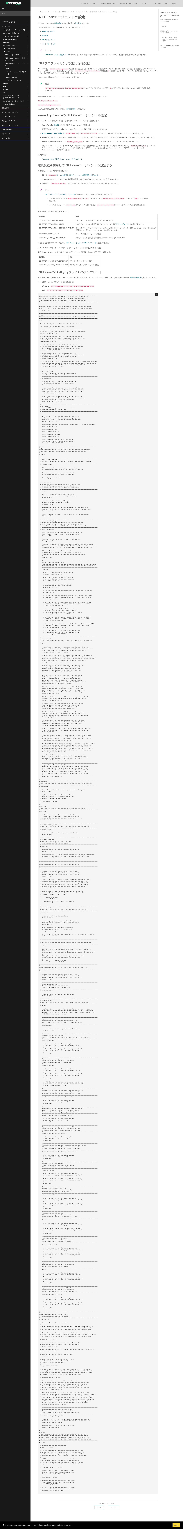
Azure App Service (48, 31)
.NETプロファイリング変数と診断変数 (169, 16)
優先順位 (78, 23)
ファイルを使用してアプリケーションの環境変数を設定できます (74, 175)
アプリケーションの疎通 (11, 36)
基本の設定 (58, 23)
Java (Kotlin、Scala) (10, 45)
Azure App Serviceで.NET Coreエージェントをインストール (62, 159)
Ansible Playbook (9, 104)
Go (4, 93)
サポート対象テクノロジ (10, 125)
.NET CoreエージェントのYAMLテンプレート (60, 194)
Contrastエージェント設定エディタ (57, 55)
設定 (7, 69)
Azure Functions (11, 77)
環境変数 (45, 36)
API (166, 3)
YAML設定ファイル (48, 40)
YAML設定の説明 (136, 278)
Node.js (5, 83)
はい (99, 1507)
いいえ (113, 1507)
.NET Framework (9, 49)
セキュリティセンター (88, 3)
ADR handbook (7, 130)
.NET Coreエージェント (69, 12)
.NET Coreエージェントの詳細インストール (15, 59)
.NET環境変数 (70, 109)
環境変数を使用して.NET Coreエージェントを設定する (169, 31)
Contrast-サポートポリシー (128, 3)
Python (5, 89)
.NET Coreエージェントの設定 (168, 12)
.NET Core (6, 52)
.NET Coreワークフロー (13, 55)
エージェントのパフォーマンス (13, 101)
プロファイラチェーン (13, 80)
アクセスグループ (122, 224)
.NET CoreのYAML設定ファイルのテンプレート (169, 46)
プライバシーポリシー (107, 3)
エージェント (6, 26)
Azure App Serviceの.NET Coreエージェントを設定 (169, 20)
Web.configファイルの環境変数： (54, 133)
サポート (145, 3)
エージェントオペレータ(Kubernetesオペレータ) (11, 97)
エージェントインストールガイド (14, 30)
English (174, 3)
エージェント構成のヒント (12, 33)
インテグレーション (8, 116)
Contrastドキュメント (44, 12)
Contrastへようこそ (8, 22)
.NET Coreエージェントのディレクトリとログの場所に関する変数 (169, 39)
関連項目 (164, 26)
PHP (4, 86)
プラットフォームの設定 (10, 112)
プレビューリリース (8, 121)
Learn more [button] (68, 1525)
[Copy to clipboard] (156, 294)
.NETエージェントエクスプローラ (16, 73)
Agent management (10, 39)
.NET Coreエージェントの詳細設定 (15, 64)
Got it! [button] (176, 1525)
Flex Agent (6, 42)
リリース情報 (6, 138)
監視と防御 (5, 108)
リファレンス (6, 134)
